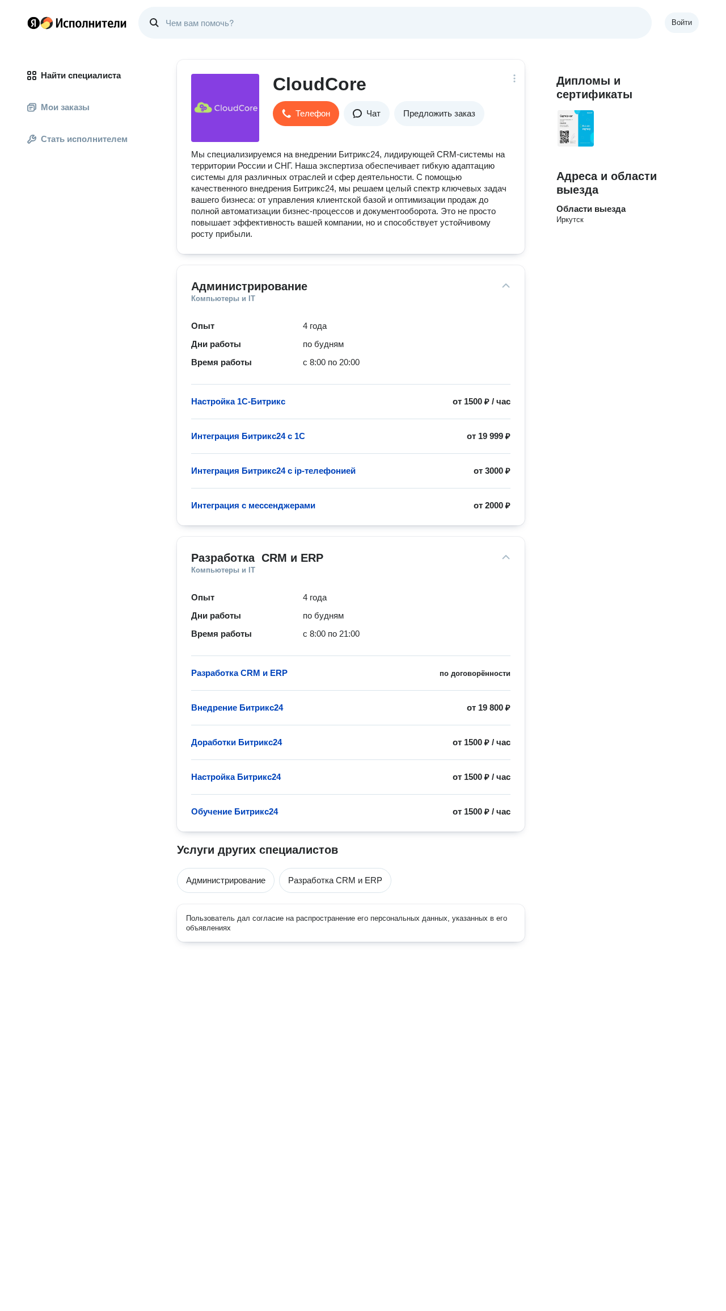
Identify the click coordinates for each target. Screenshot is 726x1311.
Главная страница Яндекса (33, 22)
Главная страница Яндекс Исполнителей (77, 22)
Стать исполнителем (84, 139)
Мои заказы (65, 107)
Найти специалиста (81, 75)
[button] (306, 113)
